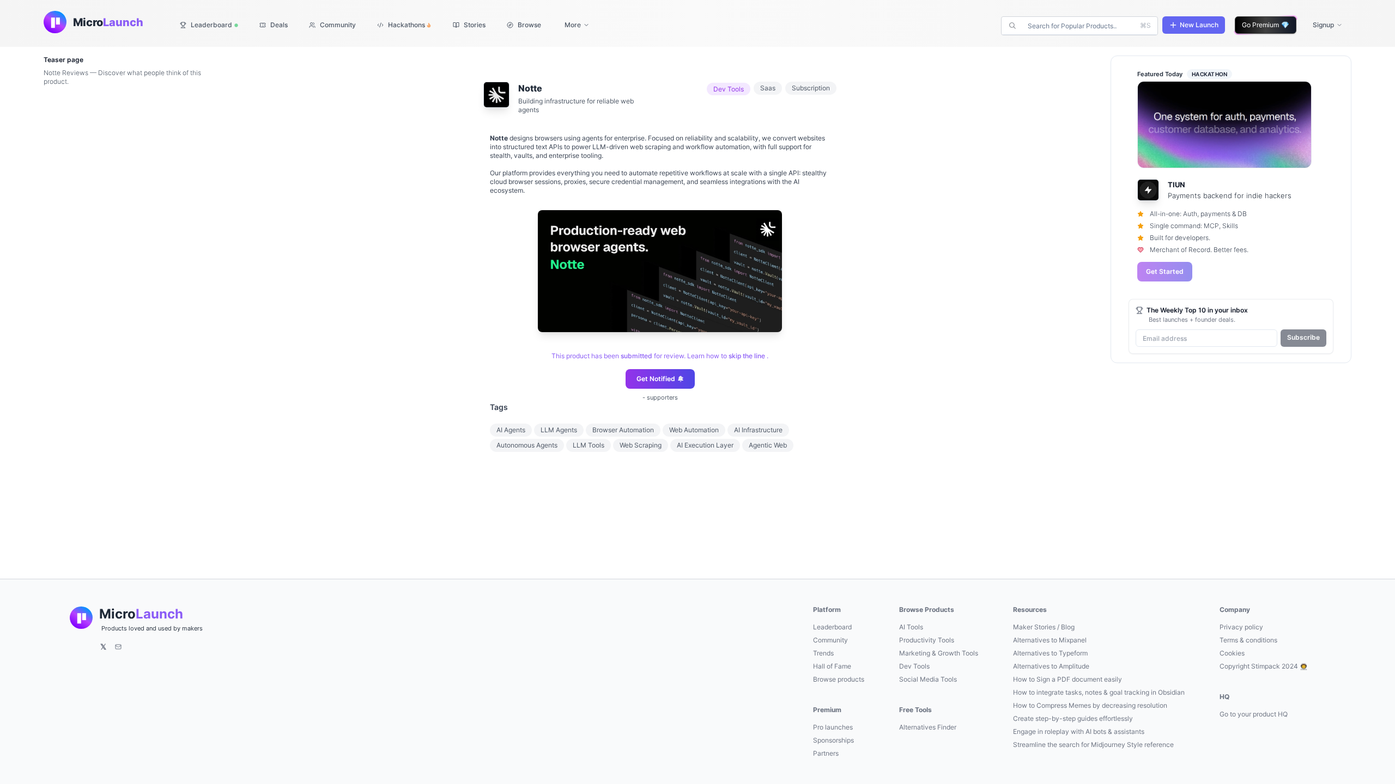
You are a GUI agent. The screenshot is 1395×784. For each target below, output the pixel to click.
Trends (823, 653)
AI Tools (911, 627)
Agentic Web (768, 445)
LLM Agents (559, 430)
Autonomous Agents (526, 445)
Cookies (1232, 653)
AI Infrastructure (758, 430)
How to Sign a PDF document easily (1067, 679)
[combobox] (1080, 25)
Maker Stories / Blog (1044, 627)
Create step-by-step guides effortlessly (1073, 718)
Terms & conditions (1248, 640)
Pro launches (833, 727)
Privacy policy (1241, 627)
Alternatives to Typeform (1050, 653)
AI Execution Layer (705, 445)
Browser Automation (623, 430)
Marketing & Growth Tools (938, 653)
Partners (826, 753)
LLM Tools (588, 445)
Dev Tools (914, 666)
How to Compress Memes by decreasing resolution (1090, 705)
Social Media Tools (928, 679)
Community (830, 640)
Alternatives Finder (927, 727)
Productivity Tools (926, 640)
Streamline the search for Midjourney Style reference (1093, 744)
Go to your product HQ (1254, 714)
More (573, 25)
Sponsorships (833, 740)
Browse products (838, 679)
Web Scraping (641, 445)
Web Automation (694, 430)
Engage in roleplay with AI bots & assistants (1078, 731)
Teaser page (63, 60)
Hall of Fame (832, 666)
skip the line (747, 356)
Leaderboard (832, 627)
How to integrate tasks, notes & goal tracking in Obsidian (1099, 692)
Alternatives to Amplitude (1051, 666)
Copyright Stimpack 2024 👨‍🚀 (1264, 666)
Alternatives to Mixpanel (1050, 640)
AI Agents (510, 430)
